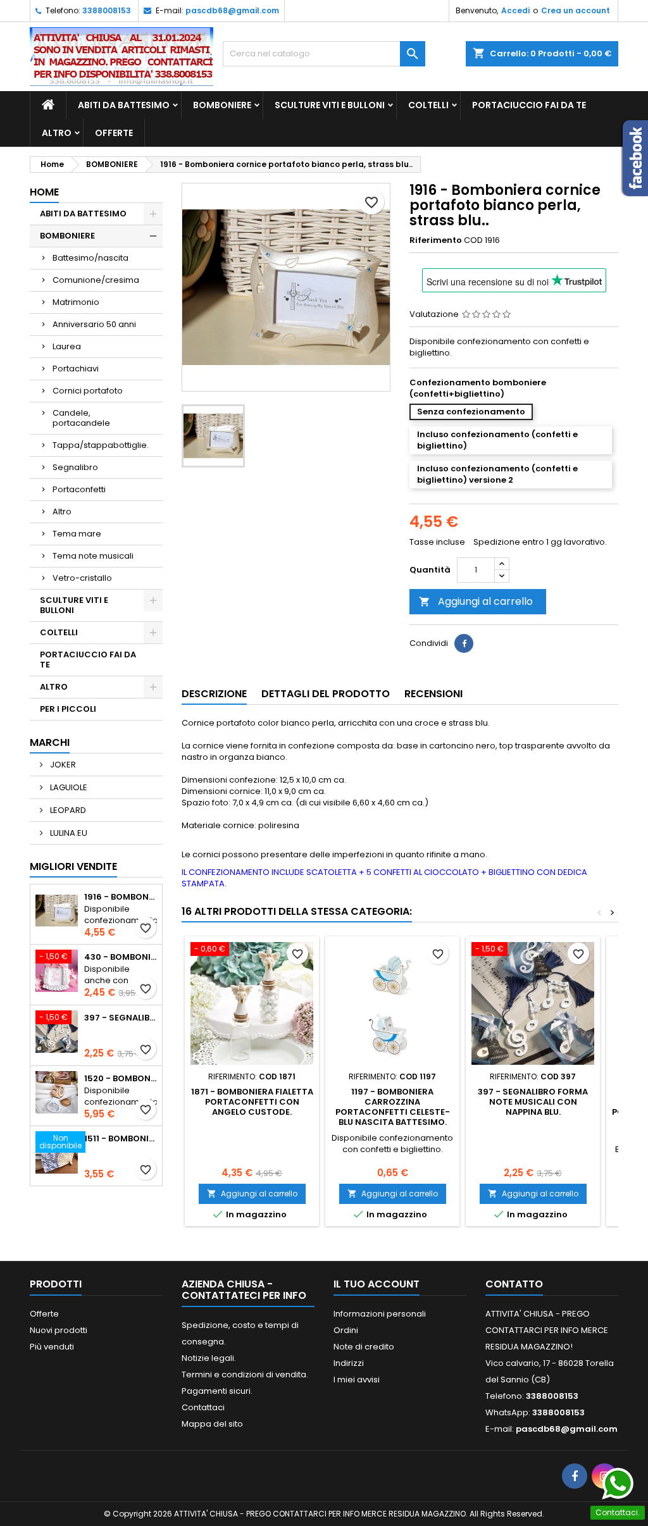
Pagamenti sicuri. (217, 1391)
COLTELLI (428, 105)
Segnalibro (75, 467)
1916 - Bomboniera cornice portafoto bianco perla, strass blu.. (120, 897)
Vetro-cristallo (82, 578)
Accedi (515, 10)
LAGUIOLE (67, 787)
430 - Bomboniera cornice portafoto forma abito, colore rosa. (120, 957)
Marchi (50, 742)
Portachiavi (76, 369)
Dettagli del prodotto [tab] (325, 693)
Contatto (514, 1284)
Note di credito (363, 1347)
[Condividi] (463, 643)
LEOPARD (67, 810)
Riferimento (435, 240)
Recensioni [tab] (433, 693)
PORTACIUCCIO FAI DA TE (529, 105)
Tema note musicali (93, 556)
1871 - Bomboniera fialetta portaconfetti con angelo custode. (252, 1102)
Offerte (44, 1314)
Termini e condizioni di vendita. (245, 1374)
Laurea (67, 346)
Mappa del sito (212, 1424)
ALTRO (57, 133)
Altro (62, 512)
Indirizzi (348, 1363)
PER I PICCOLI (68, 709)
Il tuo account (376, 1284)
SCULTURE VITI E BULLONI (330, 105)
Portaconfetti (79, 489)
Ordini (345, 1330)
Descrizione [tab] (214, 693)
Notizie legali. (209, 1358)
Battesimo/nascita (90, 258)
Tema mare (77, 534)
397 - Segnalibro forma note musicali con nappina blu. (120, 1018)
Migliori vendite (73, 866)
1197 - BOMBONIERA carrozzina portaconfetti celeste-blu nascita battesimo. (392, 1107)
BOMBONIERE (222, 105)
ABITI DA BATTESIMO (124, 105)
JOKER (62, 765)
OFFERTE (114, 133)
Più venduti (52, 1347)
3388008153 (106, 10)
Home (44, 192)
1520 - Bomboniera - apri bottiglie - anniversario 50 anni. (120, 1078)
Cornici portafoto (88, 391)
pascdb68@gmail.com (232, 10)
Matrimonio (76, 302)
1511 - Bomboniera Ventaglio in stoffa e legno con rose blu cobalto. (120, 1139)
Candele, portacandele (81, 418)
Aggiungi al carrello (476, 601)
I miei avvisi (356, 1380)
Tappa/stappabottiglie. (101, 445)
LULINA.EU (67, 833)
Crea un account (575, 10)
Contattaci (203, 1407)
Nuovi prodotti (58, 1330)
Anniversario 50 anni (94, 324)
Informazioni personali (379, 1314)
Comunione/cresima (96, 280)
